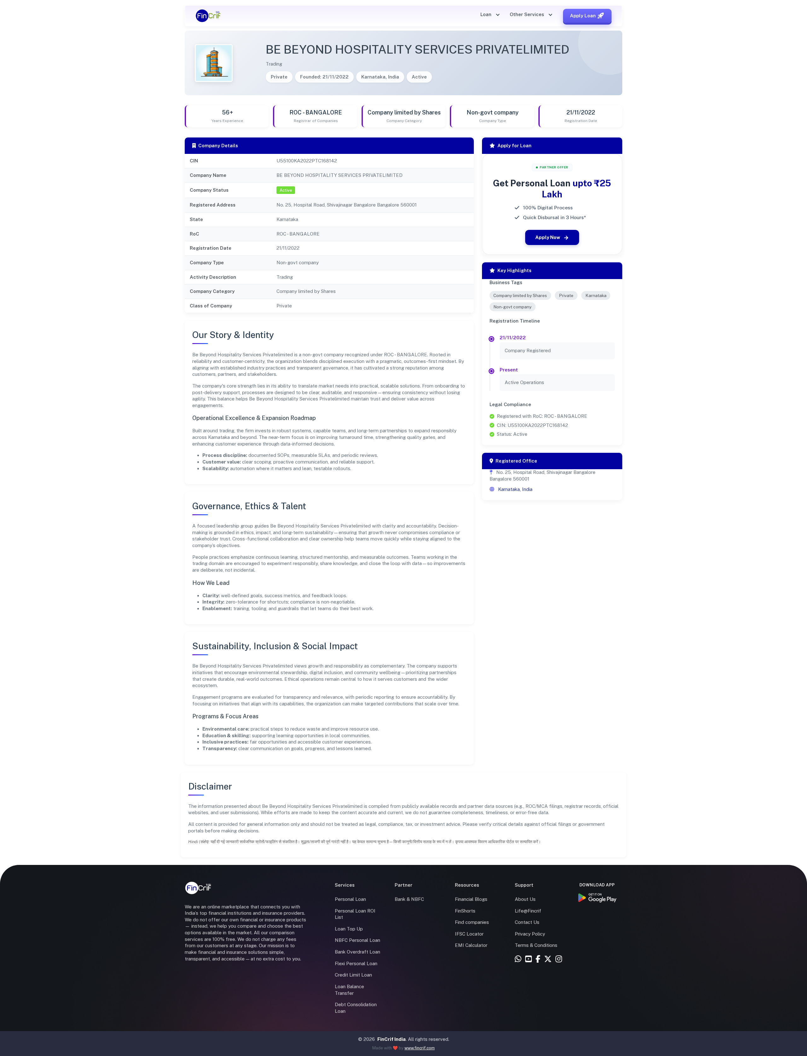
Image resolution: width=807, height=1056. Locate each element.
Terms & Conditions (536, 945)
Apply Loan (583, 15)
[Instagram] (558, 959)
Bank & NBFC (409, 899)
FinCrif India (391, 1039)
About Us (525, 899)
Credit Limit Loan (353, 974)
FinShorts (465, 910)
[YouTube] (528, 959)
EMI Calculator (471, 945)
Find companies (472, 922)
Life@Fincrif (528, 910)
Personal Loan (350, 899)
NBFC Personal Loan (357, 940)
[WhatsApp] (518, 959)
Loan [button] (486, 14)
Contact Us (527, 922)
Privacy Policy (530, 933)
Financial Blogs (471, 899)
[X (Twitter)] (548, 959)
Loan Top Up (349, 928)
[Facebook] (538, 959)
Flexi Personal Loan (356, 963)
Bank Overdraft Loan (357, 951)
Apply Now (547, 237)
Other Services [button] (527, 14)
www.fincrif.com (419, 1048)
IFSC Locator (469, 933)
